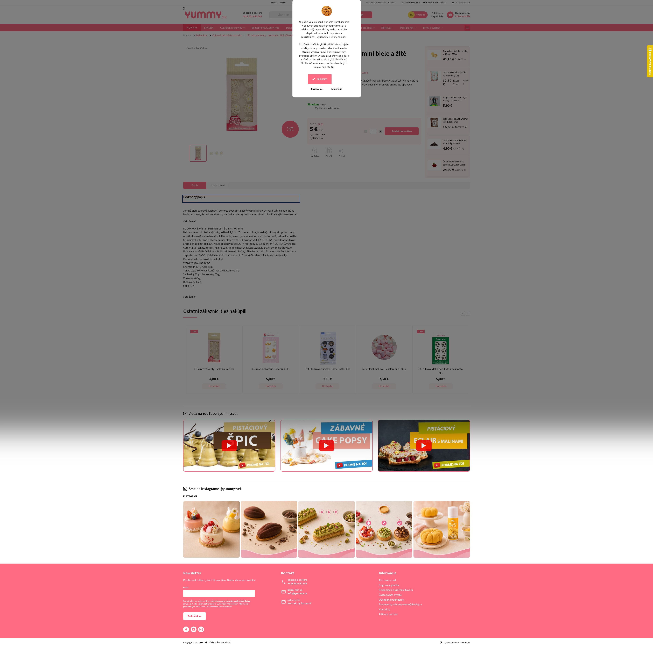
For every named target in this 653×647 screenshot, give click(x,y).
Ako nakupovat (278, 2)
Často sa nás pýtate (390, 595)
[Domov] (188, 35)
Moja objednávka (461, 2)
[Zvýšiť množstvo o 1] (380, 131)
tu (332, 67)
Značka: (197, 48)
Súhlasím (322, 79)
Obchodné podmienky (391, 600)
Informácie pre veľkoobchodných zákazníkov (423, 2)
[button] (214, 386)
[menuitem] (192, 27)
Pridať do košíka (402, 131)
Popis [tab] (194, 185)
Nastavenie (317, 89)
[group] (213, 360)
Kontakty (384, 609)
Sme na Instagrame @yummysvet (215, 489)
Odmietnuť (336, 89)
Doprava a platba (389, 585)
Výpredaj (420, 15)
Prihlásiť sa (194, 616)
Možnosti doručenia (329, 108)
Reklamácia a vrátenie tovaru (380, 2)
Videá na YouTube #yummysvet (213, 413)
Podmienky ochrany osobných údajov (400, 604)
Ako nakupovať (387, 580)
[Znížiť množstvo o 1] (365, 131)
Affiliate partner (388, 614)
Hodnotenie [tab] (218, 185)
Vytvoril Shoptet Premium (457, 642)
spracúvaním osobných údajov (235, 601)
